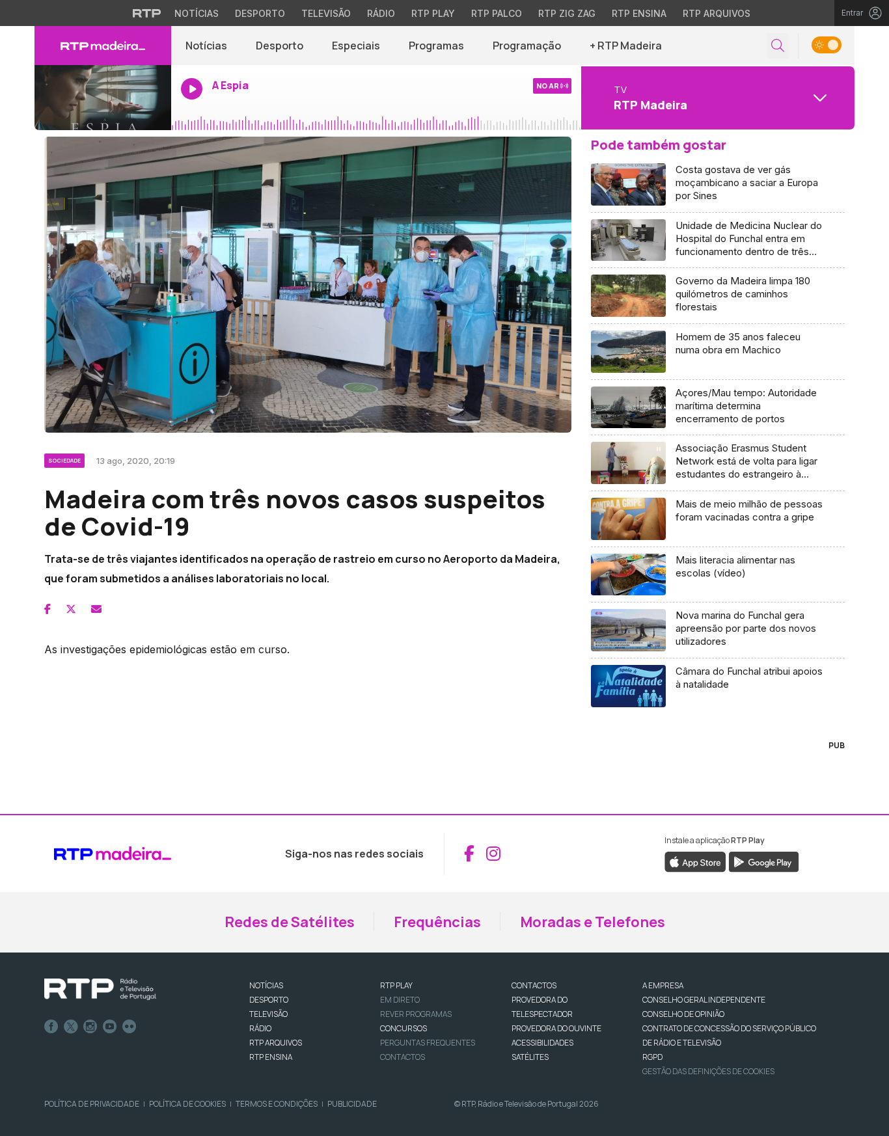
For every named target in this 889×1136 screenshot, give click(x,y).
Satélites (530, 1056)
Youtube (110, 1027)
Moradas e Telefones (592, 922)
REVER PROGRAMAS (416, 1014)
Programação (527, 45)
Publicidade (352, 1103)
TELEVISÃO (268, 1014)
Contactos (402, 1056)
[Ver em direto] (102, 97)
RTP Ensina (639, 13)
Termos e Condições (277, 1103)
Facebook (51, 1027)
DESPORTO (268, 999)
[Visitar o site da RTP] (147, 13)
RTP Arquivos (716, 13)
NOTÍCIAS (266, 985)
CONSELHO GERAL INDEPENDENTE (703, 999)
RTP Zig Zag (566, 13)
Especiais (356, 45)
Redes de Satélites (290, 922)
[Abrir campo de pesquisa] (777, 46)
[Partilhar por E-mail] (96, 609)
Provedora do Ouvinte (556, 1028)
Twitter (71, 1027)
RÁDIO (260, 1028)
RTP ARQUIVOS (275, 1042)
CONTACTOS (534, 985)
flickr (129, 1027)
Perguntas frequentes (427, 1042)
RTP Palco (496, 13)
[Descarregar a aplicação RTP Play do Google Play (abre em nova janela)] (763, 861)
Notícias (196, 13)
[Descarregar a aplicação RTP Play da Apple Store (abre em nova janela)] (695, 861)
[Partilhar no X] (71, 609)
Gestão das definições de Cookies (708, 1071)
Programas (436, 45)
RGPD (652, 1056)
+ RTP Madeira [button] (626, 45)
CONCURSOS (403, 1028)
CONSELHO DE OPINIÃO (683, 1014)
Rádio (381, 13)
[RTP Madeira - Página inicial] (102, 45)
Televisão (326, 13)
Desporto (260, 13)
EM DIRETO (400, 999)
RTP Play (433, 13)
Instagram (90, 1027)
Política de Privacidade (91, 1103)
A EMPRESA (662, 985)
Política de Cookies (187, 1103)
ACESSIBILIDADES (542, 1042)
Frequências (437, 922)
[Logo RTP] (100, 990)
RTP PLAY (396, 985)
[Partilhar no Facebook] (47, 609)
